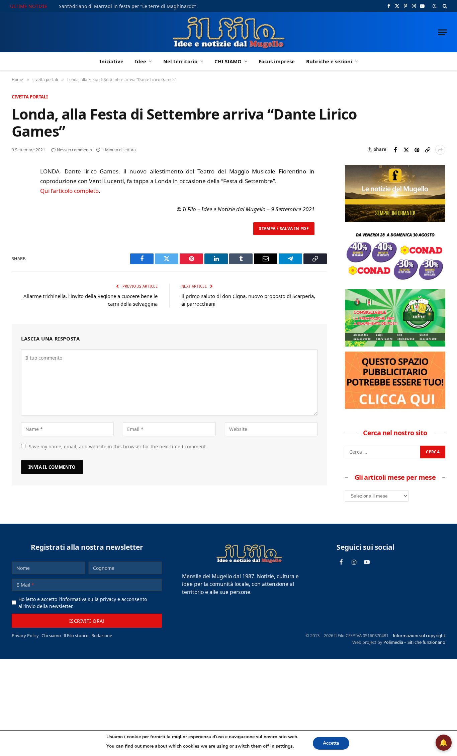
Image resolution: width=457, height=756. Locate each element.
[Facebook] (18, 188)
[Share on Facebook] (395, 150)
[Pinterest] (18, 219)
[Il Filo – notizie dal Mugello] (229, 32)
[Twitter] (18, 204)
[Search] (444, 6)
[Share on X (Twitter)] (406, 150)
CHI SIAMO (228, 61)
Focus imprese (277, 61)
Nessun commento (74, 150)
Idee (140, 61)
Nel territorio (180, 61)
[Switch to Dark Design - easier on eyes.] (434, 6)
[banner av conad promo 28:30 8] (395, 282)
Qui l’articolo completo (69, 191)
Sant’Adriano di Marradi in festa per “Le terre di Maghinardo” (127, 6)
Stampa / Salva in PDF (284, 228)
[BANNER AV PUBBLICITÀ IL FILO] (395, 406)
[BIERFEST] (395, 344)
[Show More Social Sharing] (440, 150)
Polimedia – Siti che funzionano (414, 642)
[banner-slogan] (395, 220)
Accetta (331, 743)
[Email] (18, 235)
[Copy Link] (428, 150)
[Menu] (442, 32)
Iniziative (111, 61)
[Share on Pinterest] (417, 150)
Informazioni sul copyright (419, 635)
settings (284, 746)
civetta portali (30, 97)
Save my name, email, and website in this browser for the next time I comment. (118, 446)
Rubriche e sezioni (329, 61)
